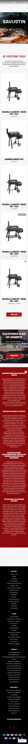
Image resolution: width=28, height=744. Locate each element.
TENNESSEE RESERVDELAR (14, 672)
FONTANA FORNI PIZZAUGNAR (14, 583)
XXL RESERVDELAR (14, 681)
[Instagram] (14, 728)
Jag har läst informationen (15, 358)
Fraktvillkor (14, 701)
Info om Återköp (14, 706)
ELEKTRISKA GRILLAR (14, 599)
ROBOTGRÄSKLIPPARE (14, 699)
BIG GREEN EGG (14, 581)
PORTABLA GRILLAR (14, 601)
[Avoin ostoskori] (25, 2)
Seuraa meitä (14, 355)
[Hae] (21, 2)
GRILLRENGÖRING (14, 628)
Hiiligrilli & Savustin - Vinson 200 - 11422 (14, 113)
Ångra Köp (14, 713)
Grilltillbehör (14, 616)
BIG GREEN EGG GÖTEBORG (14, 697)
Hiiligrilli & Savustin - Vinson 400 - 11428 (14, 253)
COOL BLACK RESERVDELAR (14, 666)
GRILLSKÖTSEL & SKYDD (14, 637)
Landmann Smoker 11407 (14, 159)
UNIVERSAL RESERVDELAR (14, 661)
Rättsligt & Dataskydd (14, 704)
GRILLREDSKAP (14, 623)
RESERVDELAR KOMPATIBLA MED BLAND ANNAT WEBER (14, 658)
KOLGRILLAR (14, 579)
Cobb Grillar (14, 608)
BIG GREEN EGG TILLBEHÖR (14, 619)
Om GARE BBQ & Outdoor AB (14, 690)
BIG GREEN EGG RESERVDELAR (14, 663)
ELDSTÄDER (14, 606)
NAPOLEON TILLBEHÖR (14, 621)
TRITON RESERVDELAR (14, 652)
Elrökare (14, 603)
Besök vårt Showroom (14, 692)
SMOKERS (14, 597)
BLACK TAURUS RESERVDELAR (14, 668)
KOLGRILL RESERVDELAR (14, 675)
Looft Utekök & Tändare (14, 588)
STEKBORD (14, 630)
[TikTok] (18, 728)
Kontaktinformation (14, 710)
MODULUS (14, 625)
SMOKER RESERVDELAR (14, 677)
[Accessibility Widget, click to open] (25, 372)
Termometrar (14, 634)
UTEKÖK (14, 576)
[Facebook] (10, 728)
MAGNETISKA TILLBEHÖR (14, 632)
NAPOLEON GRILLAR (14, 590)
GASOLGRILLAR (14, 574)
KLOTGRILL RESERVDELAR (14, 670)
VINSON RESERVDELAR (14, 679)
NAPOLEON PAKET (14, 592)
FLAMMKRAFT (14, 594)
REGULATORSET (14, 639)
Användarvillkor (14, 708)
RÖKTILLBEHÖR (14, 641)
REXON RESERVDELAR (14, 654)
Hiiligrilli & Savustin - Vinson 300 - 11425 (14, 206)
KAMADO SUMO (14, 585)
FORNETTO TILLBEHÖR (14, 644)
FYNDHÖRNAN (14, 694)
